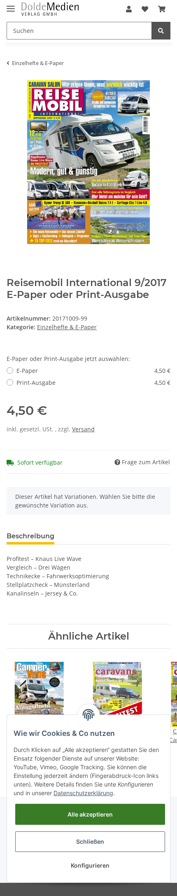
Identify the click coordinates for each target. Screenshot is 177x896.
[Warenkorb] (161, 9)
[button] (129, 9)
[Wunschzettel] (145, 9)
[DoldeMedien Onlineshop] (50, 9)
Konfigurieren (90, 865)
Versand (83, 429)
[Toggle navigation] (11, 5)
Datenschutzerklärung (83, 792)
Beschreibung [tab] (30, 536)
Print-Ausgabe (93, 382)
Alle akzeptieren (90, 814)
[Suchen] (160, 31)
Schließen (90, 841)
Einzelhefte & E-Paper (67, 327)
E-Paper (93, 371)
